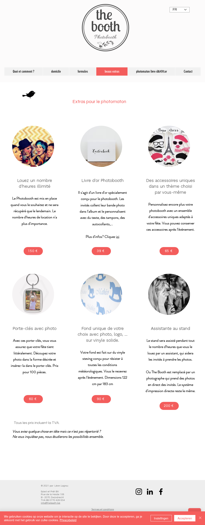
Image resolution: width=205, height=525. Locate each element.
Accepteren (185, 518)
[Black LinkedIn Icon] (150, 491)
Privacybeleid (68, 520)
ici (117, 236)
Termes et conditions (102, 509)
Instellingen (161, 518)
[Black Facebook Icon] (161, 491)
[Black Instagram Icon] (139, 491)
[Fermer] (200, 518)
